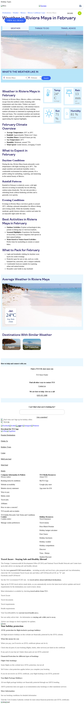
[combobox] (42, 412)
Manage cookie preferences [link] (10, 523)
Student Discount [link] (45, 557)
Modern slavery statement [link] (10, 488)
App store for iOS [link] (45, 488)
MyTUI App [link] (43, 481)
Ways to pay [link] (5, 492)
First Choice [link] (43, 534)
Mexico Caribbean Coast (36, 13)
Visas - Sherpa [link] (44, 553)
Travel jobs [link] (5, 500)
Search (46, 78)
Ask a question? (42, 417)
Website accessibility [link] (8, 484)
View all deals (15, 20)
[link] (42, 6)
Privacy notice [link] (6, 477)
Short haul (4, 465)
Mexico (23, 13)
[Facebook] (5, 426)
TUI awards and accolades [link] (10, 511)
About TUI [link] (43, 477)
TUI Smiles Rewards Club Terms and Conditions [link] (18, 515)
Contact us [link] (42, 386)
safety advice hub (13, 617)
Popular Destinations (8, 435)
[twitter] (12, 426)
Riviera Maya (51, 13)
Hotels (3, 471)
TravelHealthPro (10, 613)
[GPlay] (4, 431)
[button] (81, 6)
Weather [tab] (15, 28)
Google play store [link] (45, 484)
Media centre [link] (5, 496)
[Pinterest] (35, 426)
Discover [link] (42, 549)
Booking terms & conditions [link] (10, 481)
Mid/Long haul (6, 459)
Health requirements (8, 608)
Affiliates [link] (4, 503)
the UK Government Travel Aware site (18, 573)
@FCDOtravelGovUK (48, 573)
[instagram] (27, 426)
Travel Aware (5, 595)
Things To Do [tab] (42, 28)
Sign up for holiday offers (23, 420)
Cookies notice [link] (6, 519)
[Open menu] (3, 6)
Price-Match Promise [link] (46, 526)
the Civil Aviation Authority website (16, 700)
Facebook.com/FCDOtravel (10, 575)
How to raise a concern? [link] (9, 507)
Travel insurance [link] (45, 519)
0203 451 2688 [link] (42, 395)
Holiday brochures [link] (45, 538)
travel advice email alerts (22, 584)
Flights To (4, 441)
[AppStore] (11, 431)
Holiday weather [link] (45, 542)
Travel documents (7, 600)
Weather (15, 13)
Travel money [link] (44, 523)
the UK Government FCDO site (15, 580)
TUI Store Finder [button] (42, 375)
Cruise (3, 453)
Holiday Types (6, 447)
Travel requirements (8, 604)
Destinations (6, 13)
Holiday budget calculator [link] (48, 530)
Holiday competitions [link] (46, 545)
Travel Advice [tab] (68, 28)
